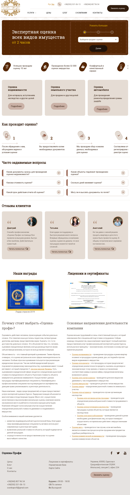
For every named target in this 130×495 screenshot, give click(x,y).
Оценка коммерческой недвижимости (88, 436)
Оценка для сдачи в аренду (83, 378)
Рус (49, 4)
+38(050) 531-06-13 (72, 4)
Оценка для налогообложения (90, 416)
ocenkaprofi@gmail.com (17, 488)
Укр (52, 4)
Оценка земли (78, 387)
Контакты (97, 13)
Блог (65, 13)
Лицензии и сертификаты (61, 462)
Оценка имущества (80, 384)
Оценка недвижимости (81, 354)
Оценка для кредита (80, 363)
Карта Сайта (54, 468)
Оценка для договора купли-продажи (93, 398)
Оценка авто (77, 427)
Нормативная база (57, 465)
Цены (48, 13)
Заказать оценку (118, 8)
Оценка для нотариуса (81, 392)
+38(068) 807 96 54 (91, 4)
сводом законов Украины (41, 369)
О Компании (81, 13)
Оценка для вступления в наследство (93, 407)
